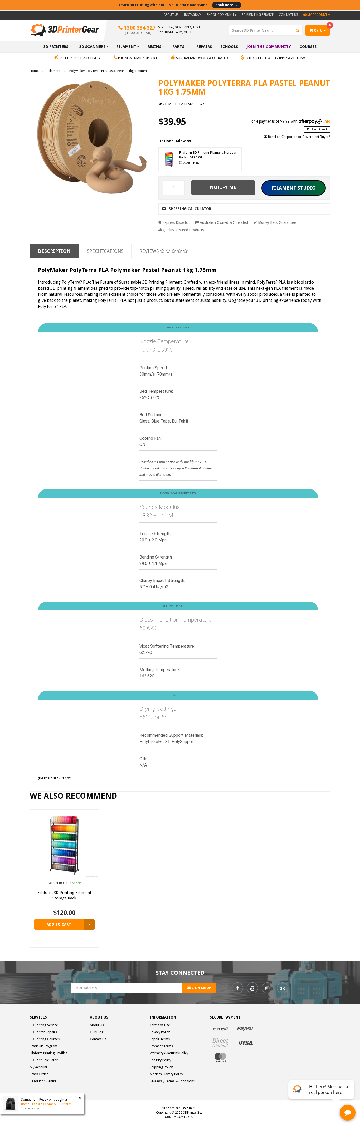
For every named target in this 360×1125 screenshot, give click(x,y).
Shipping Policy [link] (161, 1067)
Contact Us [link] (98, 1039)
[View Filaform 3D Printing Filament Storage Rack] (89, 924)
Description (54, 251)
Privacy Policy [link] (160, 1032)
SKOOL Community (221, 15)
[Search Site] (298, 30)
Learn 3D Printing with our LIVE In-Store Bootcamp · (178, 5)
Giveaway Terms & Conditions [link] (172, 1081)
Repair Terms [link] (160, 1039)
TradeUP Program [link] (43, 1046)
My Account (317, 15)
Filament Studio (293, 188)
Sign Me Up (201, 988)
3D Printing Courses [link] (45, 1039)
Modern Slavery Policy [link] (166, 1074)
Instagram (192, 15)
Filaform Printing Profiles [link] (48, 1053)
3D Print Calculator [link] (44, 1060)
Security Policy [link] (160, 1060)
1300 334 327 (139, 30)
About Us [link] (97, 1025)
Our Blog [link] (97, 1032)
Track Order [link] (39, 1074)
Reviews (149, 251)
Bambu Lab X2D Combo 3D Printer (46, 1104)
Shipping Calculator (190, 209)
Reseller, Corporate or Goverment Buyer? (298, 137)
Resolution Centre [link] (43, 1081)
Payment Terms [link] (161, 1046)
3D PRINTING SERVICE (258, 15)
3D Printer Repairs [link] (43, 1032)
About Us (171, 15)
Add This (191, 163)
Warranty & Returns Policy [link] (169, 1053)
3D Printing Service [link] (44, 1025)
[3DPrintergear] (64, 30)
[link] (237, 987)
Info (326, 121)
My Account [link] (38, 1067)
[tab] (244, 208)
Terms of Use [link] (160, 1025)
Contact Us (288, 15)
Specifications (105, 251)
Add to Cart (59, 924)
